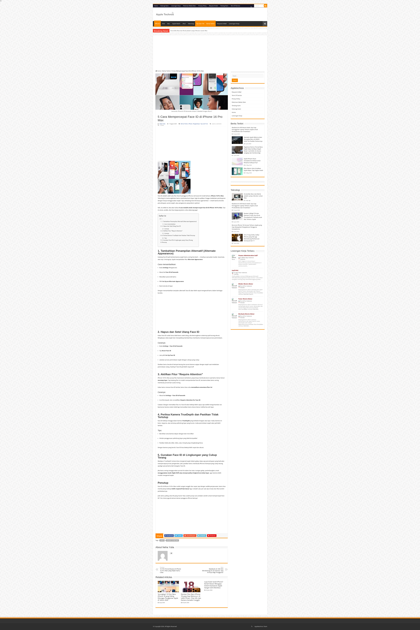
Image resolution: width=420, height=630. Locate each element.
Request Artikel (213, 6)
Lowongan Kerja (175, 6)
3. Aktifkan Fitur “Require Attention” (172, 231)
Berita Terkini (210, 23)
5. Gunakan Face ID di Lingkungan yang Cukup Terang (177, 240)
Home (156, 6)
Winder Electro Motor (245, 284)
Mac (168, 23)
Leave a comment (216, 124)
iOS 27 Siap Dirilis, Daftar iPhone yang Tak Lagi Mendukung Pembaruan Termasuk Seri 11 (251, 238)
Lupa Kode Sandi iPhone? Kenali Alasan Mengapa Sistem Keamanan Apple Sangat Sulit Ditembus (213, 585)
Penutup (164, 242)
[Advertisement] (210, 54)
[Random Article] (265, 23)
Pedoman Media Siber (189, 6)
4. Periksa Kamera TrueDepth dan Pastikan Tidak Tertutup (178, 235)
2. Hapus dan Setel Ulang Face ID (171, 226)
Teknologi (191, 23)
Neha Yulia (162, 124)
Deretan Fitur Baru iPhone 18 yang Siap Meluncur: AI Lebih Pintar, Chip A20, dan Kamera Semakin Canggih (191, 597)
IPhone (157, 23)
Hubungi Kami (164, 6)
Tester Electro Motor (245, 299)
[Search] (265, 5)
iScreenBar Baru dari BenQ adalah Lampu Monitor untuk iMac (188, 30)
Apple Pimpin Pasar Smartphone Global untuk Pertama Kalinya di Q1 (252, 160)
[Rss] (251, 7)
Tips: (165, 238)
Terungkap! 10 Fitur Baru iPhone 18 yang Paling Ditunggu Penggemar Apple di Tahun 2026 (168, 597)
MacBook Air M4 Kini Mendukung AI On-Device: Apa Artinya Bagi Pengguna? (212, 570)
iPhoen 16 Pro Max (172, 540)
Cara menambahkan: (170, 224)
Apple (162, 540)
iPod (184, 23)
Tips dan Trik (200, 23)
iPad (163, 23)
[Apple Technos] (165, 14)
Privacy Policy (202, 6)
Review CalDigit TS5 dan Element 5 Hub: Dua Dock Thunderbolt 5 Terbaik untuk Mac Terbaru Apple (253, 216)
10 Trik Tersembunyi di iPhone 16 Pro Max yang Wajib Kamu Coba (170, 570)
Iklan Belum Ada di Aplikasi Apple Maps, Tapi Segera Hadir (253, 169)
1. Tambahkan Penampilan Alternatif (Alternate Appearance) (179, 221)
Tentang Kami (224, 6)
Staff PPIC (235, 270)
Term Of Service (235, 6)
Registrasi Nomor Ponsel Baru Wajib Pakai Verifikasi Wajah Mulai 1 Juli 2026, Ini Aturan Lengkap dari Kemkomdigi (253, 150)
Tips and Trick (204, 124)
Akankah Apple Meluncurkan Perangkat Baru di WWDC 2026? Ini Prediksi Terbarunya (253, 139)
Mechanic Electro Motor (246, 314)
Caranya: (166, 229)
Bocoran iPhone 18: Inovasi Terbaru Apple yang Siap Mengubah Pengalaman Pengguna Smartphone (247, 227)
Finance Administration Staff (248, 255)
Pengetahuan (196, 124)
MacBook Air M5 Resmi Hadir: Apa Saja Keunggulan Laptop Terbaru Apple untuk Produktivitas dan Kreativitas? (245, 129)
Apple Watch (176, 23)
